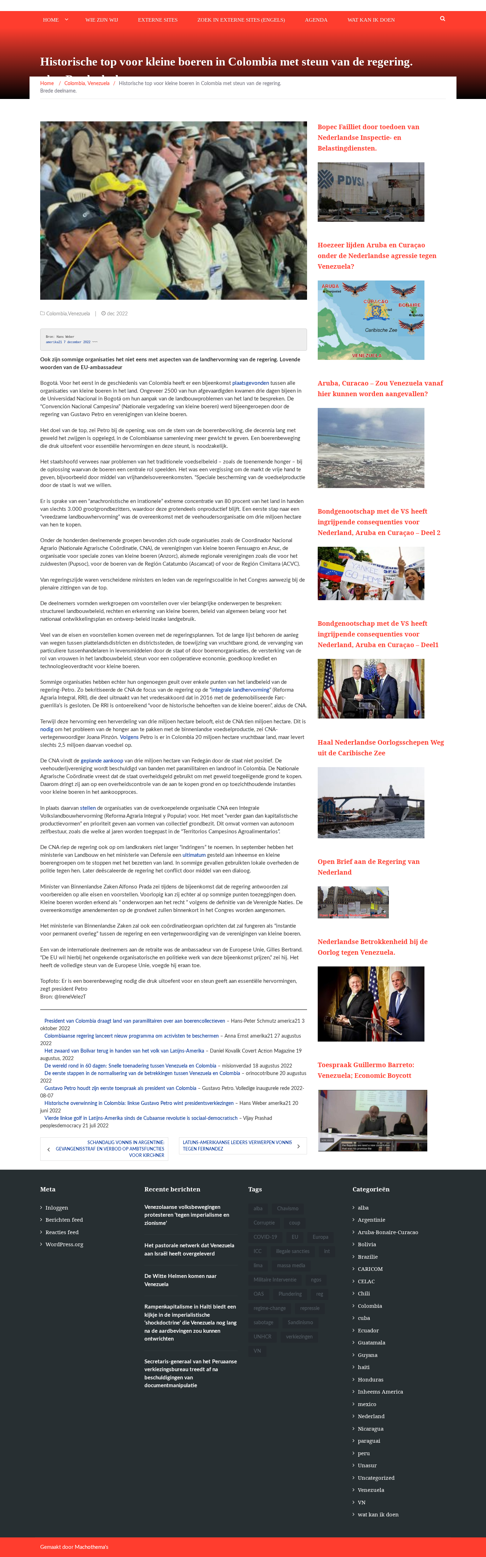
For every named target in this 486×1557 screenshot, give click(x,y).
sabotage (263, 1322)
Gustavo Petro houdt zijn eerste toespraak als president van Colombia (120, 1088)
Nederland (371, 1416)
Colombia (56, 313)
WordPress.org (64, 1244)
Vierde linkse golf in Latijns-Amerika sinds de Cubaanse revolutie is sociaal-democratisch (141, 1118)
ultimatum (194, 855)
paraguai (369, 1440)
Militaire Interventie (275, 1280)
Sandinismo (300, 1322)
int (327, 1251)
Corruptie (264, 1223)
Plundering (290, 1294)
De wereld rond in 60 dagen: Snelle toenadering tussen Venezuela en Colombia (130, 1066)
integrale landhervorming (240, 690)
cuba (364, 1317)
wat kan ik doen (371, 20)
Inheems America (380, 1391)
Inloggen (57, 1207)
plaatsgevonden (250, 383)
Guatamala (371, 1342)
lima (258, 1265)
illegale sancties (293, 1251)
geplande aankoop (102, 761)
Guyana (367, 1354)
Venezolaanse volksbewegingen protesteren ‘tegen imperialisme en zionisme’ (186, 1215)
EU (295, 1237)
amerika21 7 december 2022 (69, 342)
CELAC (366, 1281)
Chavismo (288, 1208)
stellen (88, 808)
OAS (259, 1294)
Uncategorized (376, 1477)
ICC (258, 1251)
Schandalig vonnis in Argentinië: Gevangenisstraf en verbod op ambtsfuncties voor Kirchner (110, 1149)
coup (294, 1223)
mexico (367, 1403)
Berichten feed (64, 1219)
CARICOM (370, 1268)
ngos (316, 1280)
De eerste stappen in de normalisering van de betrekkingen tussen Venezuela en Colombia (142, 1073)
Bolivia (367, 1244)
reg (319, 1294)
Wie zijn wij (101, 20)
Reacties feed (62, 1232)
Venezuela (79, 313)
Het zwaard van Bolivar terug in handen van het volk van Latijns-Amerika (124, 1051)
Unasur (367, 1465)
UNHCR (262, 1337)
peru (364, 1453)
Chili (364, 1293)
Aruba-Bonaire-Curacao (388, 1232)
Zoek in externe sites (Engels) (241, 20)
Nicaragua (371, 1428)
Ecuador (368, 1330)
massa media (291, 1265)
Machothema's (92, 1547)
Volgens (129, 737)
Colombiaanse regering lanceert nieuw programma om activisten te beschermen (131, 1036)
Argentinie (371, 1219)
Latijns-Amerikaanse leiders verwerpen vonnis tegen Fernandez (237, 1146)
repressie (309, 1308)
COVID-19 (265, 1237)
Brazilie (368, 1256)
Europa (320, 1237)
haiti (364, 1366)
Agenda (316, 20)
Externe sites (158, 20)
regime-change (270, 1308)
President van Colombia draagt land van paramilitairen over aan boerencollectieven (134, 1021)
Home (51, 20)
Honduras (371, 1379)
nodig (46, 729)
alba (258, 1208)
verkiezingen (299, 1337)
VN (257, 1351)
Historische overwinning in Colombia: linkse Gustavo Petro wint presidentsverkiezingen (139, 1103)
